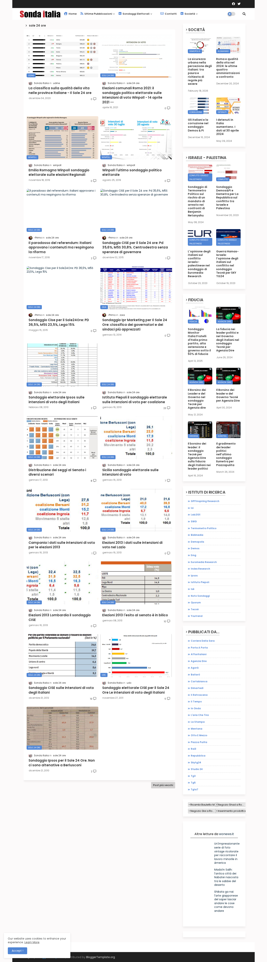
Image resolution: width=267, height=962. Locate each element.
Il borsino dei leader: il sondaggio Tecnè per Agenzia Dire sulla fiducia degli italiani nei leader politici (199, 456)
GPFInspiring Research (205, 501)
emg (193, 555)
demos (195, 548)
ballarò (195, 674)
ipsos (194, 575)
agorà (195, 667)
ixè (192, 589)
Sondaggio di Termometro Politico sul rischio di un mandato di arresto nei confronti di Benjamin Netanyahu (197, 201)
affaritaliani (198, 654)
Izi (192, 508)
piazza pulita (199, 742)
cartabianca (199, 681)
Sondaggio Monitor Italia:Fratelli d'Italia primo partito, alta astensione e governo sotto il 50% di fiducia (199, 341)
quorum (196, 602)
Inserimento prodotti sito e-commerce (242, 811)
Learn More (31, 942)
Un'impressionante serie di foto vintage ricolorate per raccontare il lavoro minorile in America (227, 853)
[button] (244, 14)
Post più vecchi (163, 785)
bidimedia (197, 535)
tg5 (193, 782)
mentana (196, 728)
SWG (194, 521)
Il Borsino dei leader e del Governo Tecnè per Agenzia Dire (228, 395)
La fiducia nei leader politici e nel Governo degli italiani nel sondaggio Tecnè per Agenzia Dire (227, 339)
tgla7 (194, 789)
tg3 (193, 776)
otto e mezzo (199, 735)
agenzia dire (199, 661)
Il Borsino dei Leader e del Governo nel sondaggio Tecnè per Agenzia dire (197, 398)
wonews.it (226, 834)
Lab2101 (195, 514)
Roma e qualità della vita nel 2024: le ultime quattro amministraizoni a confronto (228, 68)
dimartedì (197, 688)
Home (72, 14)
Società (189, 14)
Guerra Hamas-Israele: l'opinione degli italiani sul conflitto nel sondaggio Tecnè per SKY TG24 (227, 264)
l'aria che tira (200, 715)
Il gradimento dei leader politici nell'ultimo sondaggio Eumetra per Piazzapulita (226, 454)
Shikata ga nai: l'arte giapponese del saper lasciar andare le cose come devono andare (226, 901)
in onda (196, 708)
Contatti (170, 14)
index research (200, 568)
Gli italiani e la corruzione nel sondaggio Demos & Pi (198, 125)
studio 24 (197, 769)
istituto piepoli (200, 582)
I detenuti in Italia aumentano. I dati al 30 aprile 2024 (227, 127)
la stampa (198, 722)
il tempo (196, 701)
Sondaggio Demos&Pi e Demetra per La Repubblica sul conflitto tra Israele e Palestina (227, 197)
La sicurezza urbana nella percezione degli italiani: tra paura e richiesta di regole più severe (200, 71)
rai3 (193, 748)
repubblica (198, 755)
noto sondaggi (200, 596)
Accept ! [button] (17, 951)
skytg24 (196, 762)
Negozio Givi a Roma (203, 811)
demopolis (197, 541)
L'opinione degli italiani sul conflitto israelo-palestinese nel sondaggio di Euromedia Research (199, 264)
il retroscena (199, 695)
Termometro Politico (203, 528)
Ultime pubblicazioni (98, 14)
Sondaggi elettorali (136, 14)
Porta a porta (199, 647)
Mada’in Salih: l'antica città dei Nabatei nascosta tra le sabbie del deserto (226, 877)
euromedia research (204, 562)
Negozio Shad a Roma (232, 805)
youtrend (196, 616)
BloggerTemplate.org (100, 957)
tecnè (195, 609)
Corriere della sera (203, 640)
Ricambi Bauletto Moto (204, 805)
